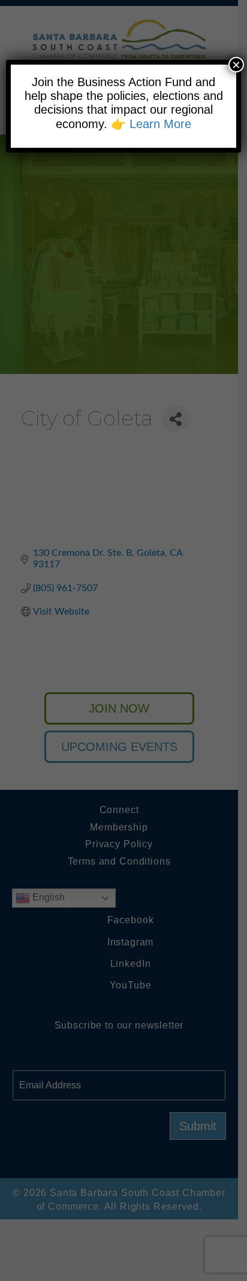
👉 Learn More (151, 123)
